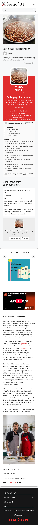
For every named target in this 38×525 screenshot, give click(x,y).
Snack (29, 115)
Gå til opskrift (15, 238)
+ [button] (23, 92)
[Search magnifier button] (34, 10)
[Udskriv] (16, 87)
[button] (22, 87)
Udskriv (25, 238)
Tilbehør (21, 117)
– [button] (14, 93)
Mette (10, 54)
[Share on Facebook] (20, 87)
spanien (15, 117)
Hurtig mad (22, 115)
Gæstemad (14, 115)
